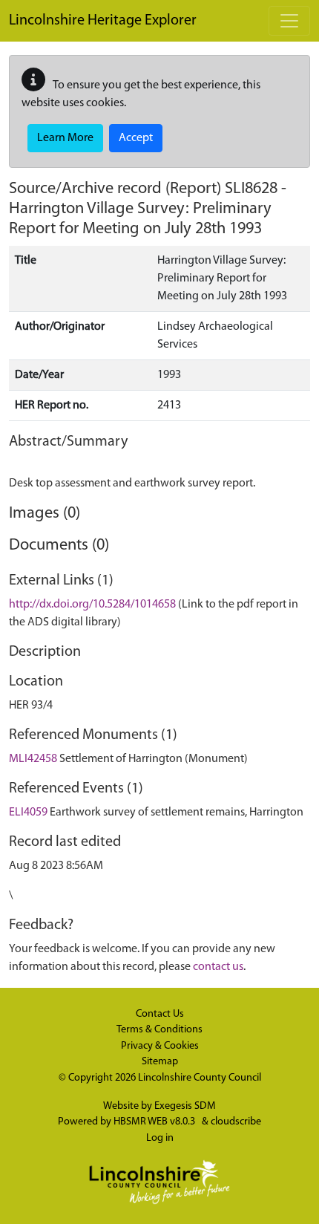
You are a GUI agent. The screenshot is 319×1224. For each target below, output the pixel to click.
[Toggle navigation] (289, 21)
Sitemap (160, 1061)
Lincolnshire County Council (199, 1078)
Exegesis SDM (185, 1106)
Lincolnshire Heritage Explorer (103, 20)
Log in (160, 1138)
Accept (136, 138)
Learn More (65, 138)
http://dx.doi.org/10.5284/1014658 (92, 605)
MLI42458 (33, 759)
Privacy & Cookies (160, 1046)
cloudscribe (236, 1121)
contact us (218, 967)
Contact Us (160, 1014)
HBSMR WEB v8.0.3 (155, 1121)
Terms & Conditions (159, 1029)
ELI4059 (28, 812)
